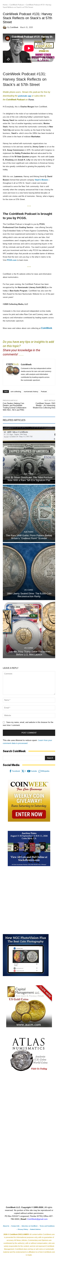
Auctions (28, 474)
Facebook (16, 771)
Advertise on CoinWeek (30, 1226)
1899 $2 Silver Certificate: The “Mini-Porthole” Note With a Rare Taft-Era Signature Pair (29, 479)
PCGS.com (12, 260)
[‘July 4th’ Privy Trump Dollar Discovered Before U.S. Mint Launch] (29, 629)
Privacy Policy (23, 1229)
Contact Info (15, 1226)
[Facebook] (10, 771)
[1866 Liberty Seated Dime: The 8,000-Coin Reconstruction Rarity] (29, 571)
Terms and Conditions (47, 1226)
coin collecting (16, 391)
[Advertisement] (29, 900)
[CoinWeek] (5, 27)
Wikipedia (45, 771)
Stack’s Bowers (41, 180)
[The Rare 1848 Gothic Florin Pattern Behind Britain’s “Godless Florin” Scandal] (29, 513)
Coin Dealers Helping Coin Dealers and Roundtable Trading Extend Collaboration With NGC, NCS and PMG (14, 406)
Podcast (44, 391)
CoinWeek (14, 27)
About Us (6, 1226)
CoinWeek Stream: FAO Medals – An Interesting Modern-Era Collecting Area (44, 405)
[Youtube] (28, 771)
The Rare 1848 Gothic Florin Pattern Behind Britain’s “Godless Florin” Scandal (29, 537)
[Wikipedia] (39, 771)
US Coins (28, 590)
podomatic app (24, 96)
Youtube (33, 771)
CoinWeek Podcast (16, 4)
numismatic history (31, 391)
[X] (22, 771)
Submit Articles (35, 1229)
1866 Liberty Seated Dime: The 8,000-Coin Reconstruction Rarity (29, 595)
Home (5, 4)
